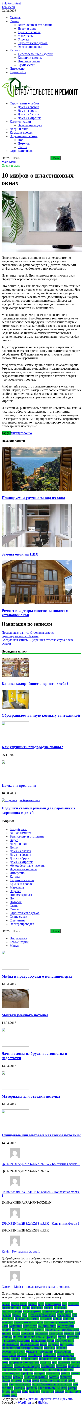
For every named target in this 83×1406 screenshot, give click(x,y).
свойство (66, 1377)
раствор (7, 1377)
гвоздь (48, 1307)
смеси (27, 1380)
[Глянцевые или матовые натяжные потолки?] (15, 1127)
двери (60, 1311)
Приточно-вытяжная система (53, 1369)
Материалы (25, 35)
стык (5, 1384)
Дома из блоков (28, 114)
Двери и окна (27, 28)
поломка (64, 1362)
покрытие (16, 1362)
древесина (64, 1315)
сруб (63, 1380)
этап (14, 1395)
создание (46, 1380)
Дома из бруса (27, 110)
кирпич (49, 1322)
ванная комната (20, 832)
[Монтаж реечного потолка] (15, 1007)
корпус (6, 1329)
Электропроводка (30, 46)
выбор (26, 1307)
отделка (49, 1348)
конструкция (65, 1326)
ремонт (18, 1377)
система (16, 1380)
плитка (15, 1358)
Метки (14, 945)
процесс (39, 1373)
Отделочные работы (23, 136)
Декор (14, 847)
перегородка (65, 1355)
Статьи (14, 21)
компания (15, 1326)
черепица (47, 1391)
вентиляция (53, 1304)
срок (56, 1380)
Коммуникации (20, 121)
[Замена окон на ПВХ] (37, 546)
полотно (7, 1366)
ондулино (67, 1344)
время (6, 1307)
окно (28, 433)
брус (41, 1304)
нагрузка (73, 1337)
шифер (59, 1391)
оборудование (64, 1340)
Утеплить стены (48, 1388)
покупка (45, 1362)
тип (75, 1384)
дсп (74, 1315)
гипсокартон (32, 1311)
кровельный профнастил (62, 1329)
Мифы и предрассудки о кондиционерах (37, 976)
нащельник (39, 1340)
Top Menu (8, 7)
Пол (20, 140)
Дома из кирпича (29, 118)
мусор (21, 433)
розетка (54, 1377)
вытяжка (37, 1307)
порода (35, 1366)
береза (6, 1304)
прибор (28, 1369)
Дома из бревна (28, 107)
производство (11, 1373)
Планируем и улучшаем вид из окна (33, 498)
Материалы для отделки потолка (31, 1096)
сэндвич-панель (20, 1384)
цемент (16, 1391)
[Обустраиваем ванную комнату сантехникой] (15, 707)
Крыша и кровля (29, 32)
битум (15, 1304)
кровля (6, 1333)
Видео (14, 840)
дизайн (16, 1315)
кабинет (68, 1318)
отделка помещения (39, 1351)
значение (8, 1318)
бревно (32, 1304)
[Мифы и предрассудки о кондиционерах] (15, 968)
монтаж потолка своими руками (35, 1337)
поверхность (29, 1358)
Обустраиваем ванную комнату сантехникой (41, 715)
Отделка (23, 39)
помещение (22, 1366)
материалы (56, 1333)
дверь (69, 1311)
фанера (72, 1388)
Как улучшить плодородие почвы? (32, 747)
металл (69, 1333)
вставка (15, 1307)
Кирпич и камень (30, 57)
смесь (35, 1380)
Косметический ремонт (28, 1329)
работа (65, 1373)
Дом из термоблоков (42, 1315)
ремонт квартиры (36, 1377)
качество (7, 1322)
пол (54, 1362)
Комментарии (19, 942)
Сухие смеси (26, 65)
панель (22, 1355)
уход (63, 1388)
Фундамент (17, 920)
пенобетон (35, 1355)
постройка (48, 1366)
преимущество (12, 1369)
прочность (53, 1373)
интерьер (46, 1318)
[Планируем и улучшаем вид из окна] (37, 490)
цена (25, 1391)
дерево (6, 1315)
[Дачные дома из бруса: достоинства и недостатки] (15, 1045)
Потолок (24, 143)
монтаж (7, 1337)
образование (10, 1344)
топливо (7, 1388)
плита (6, 1358)
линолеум (27, 1333)
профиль (27, 1373)
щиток (6, 1395)
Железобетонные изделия (35, 54)
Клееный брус (65, 1322)
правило (74, 1366)
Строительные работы (25, 103)
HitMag (43, 1402)
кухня (16, 1333)
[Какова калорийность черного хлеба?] (15, 675)
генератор (60, 1307)
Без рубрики (18, 829)
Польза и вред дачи (19, 785)
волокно (73, 1304)
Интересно (17, 68)
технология (64, 1384)
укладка (19, 1388)
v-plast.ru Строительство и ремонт (49, 1399)
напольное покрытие (16, 1340)
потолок (61, 1366)
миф (14, 433)
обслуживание (29, 1344)
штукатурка (73, 1391)
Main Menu (9, 162)
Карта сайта (18, 72)
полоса (75, 1362)
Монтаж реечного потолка (25, 1015)
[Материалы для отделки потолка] (15, 1088)
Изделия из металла (23, 869)
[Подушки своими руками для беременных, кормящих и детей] (21, 800)
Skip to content (11, 3)
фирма (6, 1391)
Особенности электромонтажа (22, 1348)
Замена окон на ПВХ (20, 554)
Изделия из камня (27, 1318)
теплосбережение (44, 1384)
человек (34, 1391)
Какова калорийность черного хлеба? (35, 683)
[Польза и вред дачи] (15, 777)
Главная (15, 17)
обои (50, 1340)
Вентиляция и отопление (35, 25)
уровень (31, 1388)
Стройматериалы (21, 150)
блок (23, 1304)
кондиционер (47, 1326)
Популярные (18, 938)
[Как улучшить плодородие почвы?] (15, 739)
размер (75, 1373)
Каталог (15, 50)
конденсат (30, 1326)
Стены (22, 147)
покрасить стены (50, 1358)
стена (71, 1380)
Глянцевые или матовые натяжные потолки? (41, 1135)
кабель (57, 1318)
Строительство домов (33, 43)
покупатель (31, 1362)
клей (5, 1326)
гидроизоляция (12, 1311)
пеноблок (49, 1355)
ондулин (53, 1344)
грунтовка (49, 1311)
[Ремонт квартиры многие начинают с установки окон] (37, 602)
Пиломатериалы (29, 61)
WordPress (24, 1402)
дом (24, 1315)
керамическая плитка (29, 1322)
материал (41, 1333)
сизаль (6, 1380)
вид (64, 1304)
